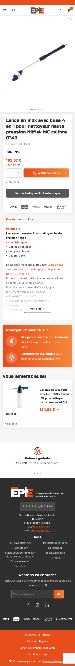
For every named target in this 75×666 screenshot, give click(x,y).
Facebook (28, 605)
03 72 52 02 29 (61, 10)
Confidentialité (37, 654)
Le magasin (55, 547)
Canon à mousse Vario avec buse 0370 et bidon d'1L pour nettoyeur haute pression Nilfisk (55, 396)
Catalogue (20, 566)
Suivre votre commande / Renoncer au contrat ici (20, 554)
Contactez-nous (20, 561)
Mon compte (20, 547)
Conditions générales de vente (38, 647)
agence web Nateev (54, 661)
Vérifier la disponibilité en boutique (37, 193)
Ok (59, 593)
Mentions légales (37, 641)
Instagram (37, 605)
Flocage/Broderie (55, 552)
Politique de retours (55, 542)
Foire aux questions (20, 542)
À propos (55, 557)
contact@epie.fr (41, 530)
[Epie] (37, 10)
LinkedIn (47, 605)
